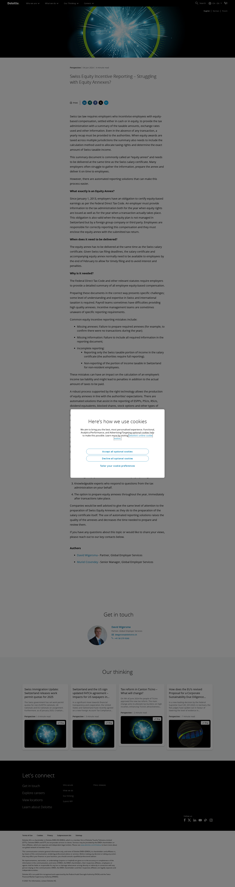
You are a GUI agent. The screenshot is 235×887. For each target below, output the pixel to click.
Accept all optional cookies (117, 451)
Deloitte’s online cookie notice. (133, 437)
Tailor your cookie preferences (117, 465)
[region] (117, 443)
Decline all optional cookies (117, 458)
